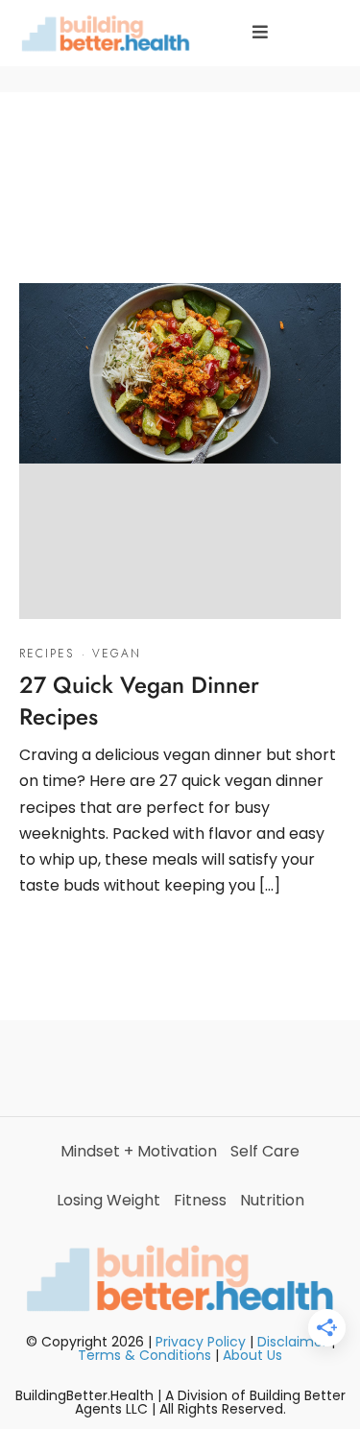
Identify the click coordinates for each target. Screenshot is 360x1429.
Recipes (46, 653)
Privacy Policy (201, 1341)
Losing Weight (108, 1200)
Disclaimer (292, 1341)
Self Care (265, 1151)
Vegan (116, 653)
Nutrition (272, 1200)
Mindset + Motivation (138, 1151)
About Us (252, 1355)
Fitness (200, 1200)
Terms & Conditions (144, 1355)
